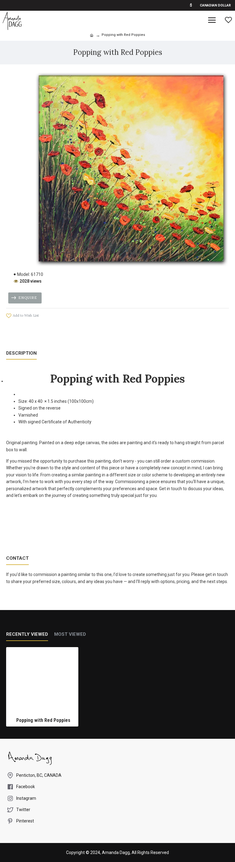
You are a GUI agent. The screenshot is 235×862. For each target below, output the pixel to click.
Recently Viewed (27, 634)
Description (21, 353)
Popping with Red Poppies (43, 720)
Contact (17, 558)
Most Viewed (70, 634)
